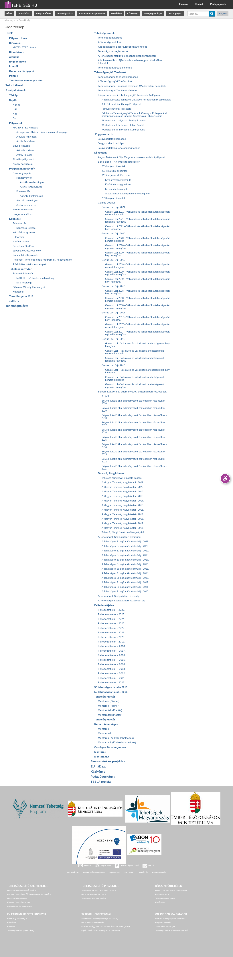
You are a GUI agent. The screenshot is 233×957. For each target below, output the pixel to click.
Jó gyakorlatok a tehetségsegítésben (119, 148)
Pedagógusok (218, 4)
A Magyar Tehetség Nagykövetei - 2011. (123, 528)
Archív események (26, 205)
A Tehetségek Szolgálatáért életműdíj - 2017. (125, 559)
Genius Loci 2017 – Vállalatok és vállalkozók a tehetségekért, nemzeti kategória (137, 326)
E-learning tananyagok (17, 918)
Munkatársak (73, 872)
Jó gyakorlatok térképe (111, 143)
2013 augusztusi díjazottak (116, 175)
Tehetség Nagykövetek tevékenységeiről (123, 532)
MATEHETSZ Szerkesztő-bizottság (35, 278)
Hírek (9, 13)
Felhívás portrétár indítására (116, 108)
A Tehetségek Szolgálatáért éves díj (118, 596)
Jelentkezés (19, 223)
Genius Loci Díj (106, 202)
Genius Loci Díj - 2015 (113, 365)
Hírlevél (87, 865)
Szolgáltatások (43, 13)
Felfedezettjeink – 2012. (112, 673)
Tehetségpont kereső (110, 37)
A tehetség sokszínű (130, 865)
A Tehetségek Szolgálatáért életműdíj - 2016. (125, 564)
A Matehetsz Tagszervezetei (19, 906)
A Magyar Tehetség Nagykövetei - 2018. (123, 496)
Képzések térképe (25, 228)
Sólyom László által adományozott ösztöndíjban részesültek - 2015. (134, 438)
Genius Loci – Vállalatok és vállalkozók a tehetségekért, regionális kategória (135, 359)
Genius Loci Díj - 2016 (113, 339)
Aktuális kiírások (25, 150)
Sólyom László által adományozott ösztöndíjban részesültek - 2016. (134, 431)
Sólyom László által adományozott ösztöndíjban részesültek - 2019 (134, 409)
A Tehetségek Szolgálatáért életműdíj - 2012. (125, 582)
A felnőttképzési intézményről (29, 264)
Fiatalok (183, 4)
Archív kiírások (24, 155)
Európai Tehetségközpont (18, 902)
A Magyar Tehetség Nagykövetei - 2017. (123, 500)
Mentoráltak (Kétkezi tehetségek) (117, 742)
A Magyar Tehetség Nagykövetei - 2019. (123, 491)
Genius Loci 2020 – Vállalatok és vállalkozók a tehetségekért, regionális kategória (137, 246)
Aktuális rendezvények (32, 182)
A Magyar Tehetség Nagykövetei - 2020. (123, 487)
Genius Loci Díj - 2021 (113, 207)
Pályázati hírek (18, 38)
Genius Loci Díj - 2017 (113, 312)
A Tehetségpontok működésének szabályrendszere (127, 56)
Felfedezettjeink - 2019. (111, 641)
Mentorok (103, 729)
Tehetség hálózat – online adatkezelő (171, 930)
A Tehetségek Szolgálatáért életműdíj (119, 537)
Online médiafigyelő (21, 71)
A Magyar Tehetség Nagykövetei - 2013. (123, 518)
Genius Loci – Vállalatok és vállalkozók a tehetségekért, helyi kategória (137, 345)
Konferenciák (23, 191)
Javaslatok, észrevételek (27, 250)
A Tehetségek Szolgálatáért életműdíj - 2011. (125, 587)
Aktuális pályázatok (24, 159)
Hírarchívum (16, 52)
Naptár (13, 100)
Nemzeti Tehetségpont (17, 898)
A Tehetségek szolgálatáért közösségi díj (121, 600)
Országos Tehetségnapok (110, 747)
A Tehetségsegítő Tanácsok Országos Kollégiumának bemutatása (136, 99)
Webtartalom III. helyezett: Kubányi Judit (123, 129)
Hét (15, 109)
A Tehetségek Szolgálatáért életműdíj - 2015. (125, 568)
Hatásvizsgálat (21, 241)
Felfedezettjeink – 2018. (112, 646)
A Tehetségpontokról (109, 42)
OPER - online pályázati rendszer (170, 918)
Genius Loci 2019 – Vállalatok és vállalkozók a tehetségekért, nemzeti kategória (137, 266)
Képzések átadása (23, 246)
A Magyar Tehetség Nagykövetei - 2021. (123, 482)
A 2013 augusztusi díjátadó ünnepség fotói (127, 193)
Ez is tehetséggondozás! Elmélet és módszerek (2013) (105, 926)
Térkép (13, 95)
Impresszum (114, 872)
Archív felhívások (25, 141)
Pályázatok (16, 123)
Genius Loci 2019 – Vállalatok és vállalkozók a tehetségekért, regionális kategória (137, 273)
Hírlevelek (15, 42)
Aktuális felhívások (26, 136)
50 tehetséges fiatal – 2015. (111, 691)
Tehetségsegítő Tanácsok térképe (117, 90)
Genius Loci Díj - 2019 (113, 260)
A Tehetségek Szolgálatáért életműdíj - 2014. (125, 573)
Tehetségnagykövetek (165, 898)
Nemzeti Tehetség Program (93, 894)
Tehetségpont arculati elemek (115, 67)
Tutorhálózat (23, 13)
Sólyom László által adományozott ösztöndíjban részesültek (132, 391)
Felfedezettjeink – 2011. (111, 678)
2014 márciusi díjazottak (114, 171)
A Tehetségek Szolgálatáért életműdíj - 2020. (125, 546)
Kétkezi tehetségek (106, 724)
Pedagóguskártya (153, 13)
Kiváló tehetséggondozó (118, 184)
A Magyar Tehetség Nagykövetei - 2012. (123, 523)
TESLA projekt (174, 13)
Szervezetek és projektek (92, 13)
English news (17, 61)
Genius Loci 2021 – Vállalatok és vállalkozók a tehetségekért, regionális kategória (137, 220)
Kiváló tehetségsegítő (116, 189)
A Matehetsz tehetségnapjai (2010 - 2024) (99, 918)
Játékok (14, 301)
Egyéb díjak (160, 902)
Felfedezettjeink (104, 605)
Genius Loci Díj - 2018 (113, 286)
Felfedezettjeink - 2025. (111, 614)
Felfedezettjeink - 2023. (111, 623)
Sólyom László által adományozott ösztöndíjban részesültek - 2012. (134, 460)
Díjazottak (100, 152)
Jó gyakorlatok (103, 134)
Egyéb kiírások (21, 145)
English (223, 13)
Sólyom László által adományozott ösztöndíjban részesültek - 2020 (134, 402)
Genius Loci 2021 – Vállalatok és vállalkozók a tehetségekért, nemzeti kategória (137, 213)
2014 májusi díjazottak (113, 166)
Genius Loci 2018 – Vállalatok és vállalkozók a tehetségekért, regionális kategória (137, 306)
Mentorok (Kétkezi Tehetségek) (116, 738)
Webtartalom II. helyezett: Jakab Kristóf (123, 125)
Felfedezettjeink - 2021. (111, 632)
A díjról (105, 396)
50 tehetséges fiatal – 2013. (111, 687)
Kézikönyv (132, 13)
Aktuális (14, 56)
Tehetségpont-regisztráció (113, 51)
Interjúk (14, 66)
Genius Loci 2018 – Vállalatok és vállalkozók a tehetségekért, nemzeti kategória (137, 299)
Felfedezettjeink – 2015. (112, 659)
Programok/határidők (22, 168)
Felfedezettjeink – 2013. (112, 669)
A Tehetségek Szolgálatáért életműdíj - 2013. (125, 578)
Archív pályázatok (23, 164)
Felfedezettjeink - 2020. (111, 637)
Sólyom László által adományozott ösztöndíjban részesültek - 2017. (134, 424)
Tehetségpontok (104, 33)
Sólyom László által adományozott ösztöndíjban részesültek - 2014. (134, 445)
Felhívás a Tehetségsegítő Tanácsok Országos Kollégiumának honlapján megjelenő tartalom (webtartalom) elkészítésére (135, 114)
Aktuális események (27, 200)
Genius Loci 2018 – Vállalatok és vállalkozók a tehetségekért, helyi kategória (137, 292)
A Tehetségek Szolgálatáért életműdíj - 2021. (125, 541)
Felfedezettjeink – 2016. (112, 655)
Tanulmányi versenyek (165, 926)
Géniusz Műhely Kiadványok (29, 287)
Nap (15, 113)
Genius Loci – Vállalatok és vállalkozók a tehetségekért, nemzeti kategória (135, 352)
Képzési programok (24, 232)
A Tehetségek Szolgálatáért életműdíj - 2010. (125, 591)
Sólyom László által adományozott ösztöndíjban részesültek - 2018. (134, 416)
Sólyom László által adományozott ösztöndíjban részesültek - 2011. (134, 467)
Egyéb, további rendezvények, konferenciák (100, 930)
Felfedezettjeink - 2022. (111, 628)
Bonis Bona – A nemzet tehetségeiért (119, 161)
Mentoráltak (105, 733)
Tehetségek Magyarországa (93, 898)
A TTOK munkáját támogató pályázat (121, 104)
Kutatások (18, 291)
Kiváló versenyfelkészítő (118, 180)
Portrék (13, 75)
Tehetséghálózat (64, 13)
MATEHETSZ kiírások (25, 127)
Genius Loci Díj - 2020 (113, 233)
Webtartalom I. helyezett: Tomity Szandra (123, 120)
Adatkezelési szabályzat (94, 872)
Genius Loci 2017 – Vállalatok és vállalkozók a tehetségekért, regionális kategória (137, 333)
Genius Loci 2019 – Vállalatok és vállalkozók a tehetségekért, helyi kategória (137, 280)
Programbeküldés (23, 209)
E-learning (19, 237)
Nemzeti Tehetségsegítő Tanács (21, 890)
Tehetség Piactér (104, 696)
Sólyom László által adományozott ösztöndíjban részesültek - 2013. (134, 453)
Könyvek (11, 926)
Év (14, 118)
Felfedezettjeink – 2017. (112, 650)
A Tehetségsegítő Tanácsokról (115, 81)
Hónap (16, 104)
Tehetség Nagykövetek (111, 473)
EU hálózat (116, 13)
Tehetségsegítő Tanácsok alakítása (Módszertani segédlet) (132, 86)
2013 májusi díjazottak (113, 198)
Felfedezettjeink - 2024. (111, 619)
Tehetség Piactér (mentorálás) (20, 930)
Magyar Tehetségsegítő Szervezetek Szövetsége (29, 894)
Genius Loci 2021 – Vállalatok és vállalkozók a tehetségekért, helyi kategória (137, 227)
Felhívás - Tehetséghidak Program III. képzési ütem (42, 259)
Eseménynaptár (22, 173)
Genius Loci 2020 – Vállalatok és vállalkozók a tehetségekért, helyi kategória (137, 254)
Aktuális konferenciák (31, 196)
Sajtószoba (106, 865)
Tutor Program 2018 (21, 296)
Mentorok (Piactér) (108, 701)
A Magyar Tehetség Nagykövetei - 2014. (123, 514)
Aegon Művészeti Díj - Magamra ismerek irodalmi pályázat (131, 157)
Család (199, 4)
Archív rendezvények (31, 187)
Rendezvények (24, 177)
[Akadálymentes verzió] (225, 478)
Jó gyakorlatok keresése (112, 139)
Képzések (15, 218)
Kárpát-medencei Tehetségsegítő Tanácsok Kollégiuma (129, 95)
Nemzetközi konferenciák (92, 922)
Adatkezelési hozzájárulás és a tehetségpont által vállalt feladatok (130, 62)
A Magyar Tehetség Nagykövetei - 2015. (123, 509)
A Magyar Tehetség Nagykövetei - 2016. (123, 505)
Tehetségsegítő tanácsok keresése (118, 77)
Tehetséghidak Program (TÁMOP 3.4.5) (98, 890)
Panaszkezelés (159, 872)
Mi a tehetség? (24, 282)
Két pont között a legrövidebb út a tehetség (122, 46)
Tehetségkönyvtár (20, 268)
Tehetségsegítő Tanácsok (110, 72)
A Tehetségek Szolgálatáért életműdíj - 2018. (125, 555)
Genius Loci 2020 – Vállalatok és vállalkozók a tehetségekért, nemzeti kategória (137, 239)
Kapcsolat (129, 872)
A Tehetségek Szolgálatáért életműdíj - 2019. (125, 550)
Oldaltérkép (143, 872)
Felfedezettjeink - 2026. (111, 610)
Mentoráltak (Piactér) (110, 710)
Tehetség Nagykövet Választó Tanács (122, 478)
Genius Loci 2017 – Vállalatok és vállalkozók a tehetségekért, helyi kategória (137, 318)
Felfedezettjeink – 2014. (112, 664)
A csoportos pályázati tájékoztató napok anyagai (42, 132)
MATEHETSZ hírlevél (25, 47)
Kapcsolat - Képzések (25, 255)
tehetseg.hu (10, 20)
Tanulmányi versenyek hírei (26, 80)
